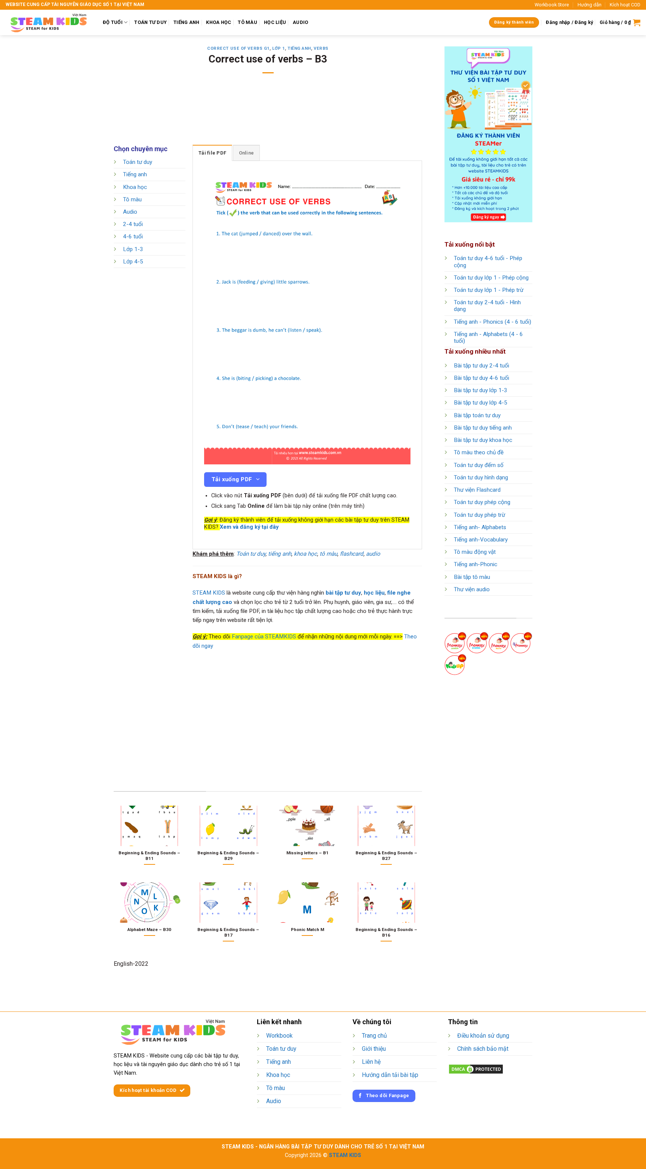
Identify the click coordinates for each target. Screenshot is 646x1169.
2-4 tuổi (133, 224)
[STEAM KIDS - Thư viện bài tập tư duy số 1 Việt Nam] (49, 22)
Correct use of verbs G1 (238, 48)
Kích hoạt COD (625, 4)
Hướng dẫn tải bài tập (390, 1074)
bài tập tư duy (343, 592)
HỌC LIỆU (275, 22)
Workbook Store (552, 4)
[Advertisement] (268, 114)
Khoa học (135, 187)
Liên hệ (371, 1061)
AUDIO (300, 22)
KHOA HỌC (218, 22)
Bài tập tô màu (472, 577)
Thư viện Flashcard (477, 489)
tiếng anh (279, 553)
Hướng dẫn (590, 4)
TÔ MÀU (247, 22)
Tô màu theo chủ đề (479, 452)
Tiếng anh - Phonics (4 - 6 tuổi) (492, 321)
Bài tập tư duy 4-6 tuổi (481, 378)
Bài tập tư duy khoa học (483, 440)
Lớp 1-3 (133, 249)
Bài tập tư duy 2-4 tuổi (481, 365)
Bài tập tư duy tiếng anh (483, 427)
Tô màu (132, 199)
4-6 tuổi (133, 237)
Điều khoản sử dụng (483, 1035)
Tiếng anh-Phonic (475, 564)
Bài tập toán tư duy (477, 415)
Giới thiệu (374, 1048)
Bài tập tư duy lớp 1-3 (480, 390)
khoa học (305, 553)
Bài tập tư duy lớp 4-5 (480, 402)
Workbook (279, 1035)
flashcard (351, 553)
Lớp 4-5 (133, 261)
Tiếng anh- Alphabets (480, 527)
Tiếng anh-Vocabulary (481, 539)
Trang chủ (374, 1035)
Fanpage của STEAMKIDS (264, 636)
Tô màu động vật (475, 552)
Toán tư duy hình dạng (481, 477)
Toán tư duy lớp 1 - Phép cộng (491, 277)
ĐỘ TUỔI (113, 22)
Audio (130, 211)
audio (373, 553)
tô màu (328, 553)
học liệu (374, 592)
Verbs (321, 48)
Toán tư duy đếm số (479, 465)
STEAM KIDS (209, 592)
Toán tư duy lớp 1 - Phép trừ (488, 290)
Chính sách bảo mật (482, 1048)
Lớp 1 (278, 48)
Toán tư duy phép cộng (482, 502)
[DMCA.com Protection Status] (476, 1068)
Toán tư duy (137, 162)
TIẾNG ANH (186, 22)
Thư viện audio (472, 589)
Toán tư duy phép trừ (479, 515)
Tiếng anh (299, 48)
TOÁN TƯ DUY (150, 22)
